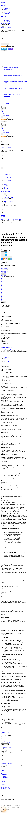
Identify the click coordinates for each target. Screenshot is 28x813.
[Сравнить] (4, 255)
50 (1, 289)
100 (1, 296)
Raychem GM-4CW (4, 271)
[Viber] (6, 259)
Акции (2, 780)
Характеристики (8, 355)
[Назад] (5, 194)
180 (1, 300)
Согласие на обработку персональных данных (11, 805)
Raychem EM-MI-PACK (5, 267)
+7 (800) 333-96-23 (5, 21)
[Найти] (4, 108)
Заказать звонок (5, 24)
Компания (3, 767)
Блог (2, 783)
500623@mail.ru (5, 20)
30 (1, 284)
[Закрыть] (2, 168)
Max (11, 48)
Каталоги (6, 13)
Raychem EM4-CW (4, 268)
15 (1, 279)
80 (1, 293)
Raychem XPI (3, 272)
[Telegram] (11, 259)
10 (1, 278)
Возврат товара (5, 790)
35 (1, 285)
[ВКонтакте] (2, 259)
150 (1, 299)
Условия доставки (5, 788)
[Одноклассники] (4, 259)
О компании (7, 8)
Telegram (4, 48)
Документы (7, 12)
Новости (6, 9)
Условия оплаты (5, 787)
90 (1, 295)
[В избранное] (4, 252)
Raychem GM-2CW (4, 269)
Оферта (2, 811)
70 (1, 292)
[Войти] (1, 162)
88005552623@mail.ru (6, 27)
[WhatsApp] (9, 259)
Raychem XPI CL (4, 275)
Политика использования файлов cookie (10, 807)
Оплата (6, 360)
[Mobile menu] (2, 134)
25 (1, 282)
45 (1, 288)
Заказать (3, 302)
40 (1, 286)
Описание (6, 357)
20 (1, 281)
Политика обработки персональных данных (11, 803)
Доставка (6, 361)
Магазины (6, 11)
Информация (4, 777)
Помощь (3, 784)
